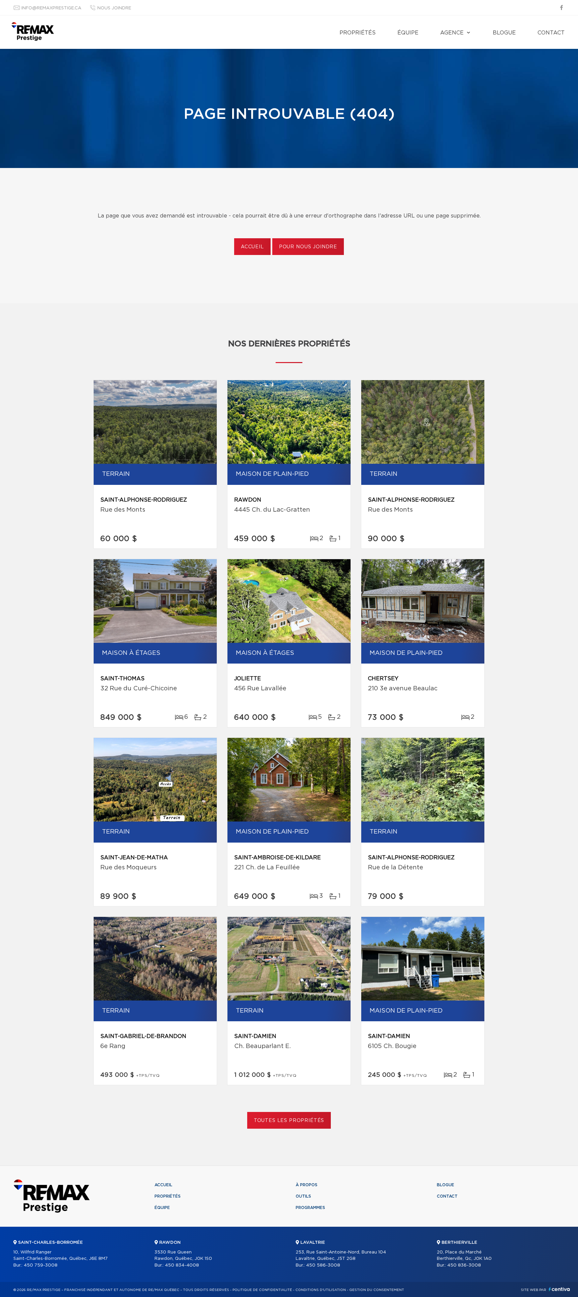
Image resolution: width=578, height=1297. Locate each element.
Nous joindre (114, 8)
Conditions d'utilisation (320, 1290)
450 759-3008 (41, 1265)
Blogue (504, 32)
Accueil (252, 247)
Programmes (310, 1208)
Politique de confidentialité (262, 1290)
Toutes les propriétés (289, 1120)
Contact (551, 32)
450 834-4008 (182, 1265)
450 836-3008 (464, 1265)
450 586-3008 (323, 1265)
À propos (306, 1185)
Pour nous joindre (308, 247)
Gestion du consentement (376, 1290)
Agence (452, 32)
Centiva (559, 1289)
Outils (303, 1196)
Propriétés (358, 32)
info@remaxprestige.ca (51, 8)
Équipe (407, 32)
